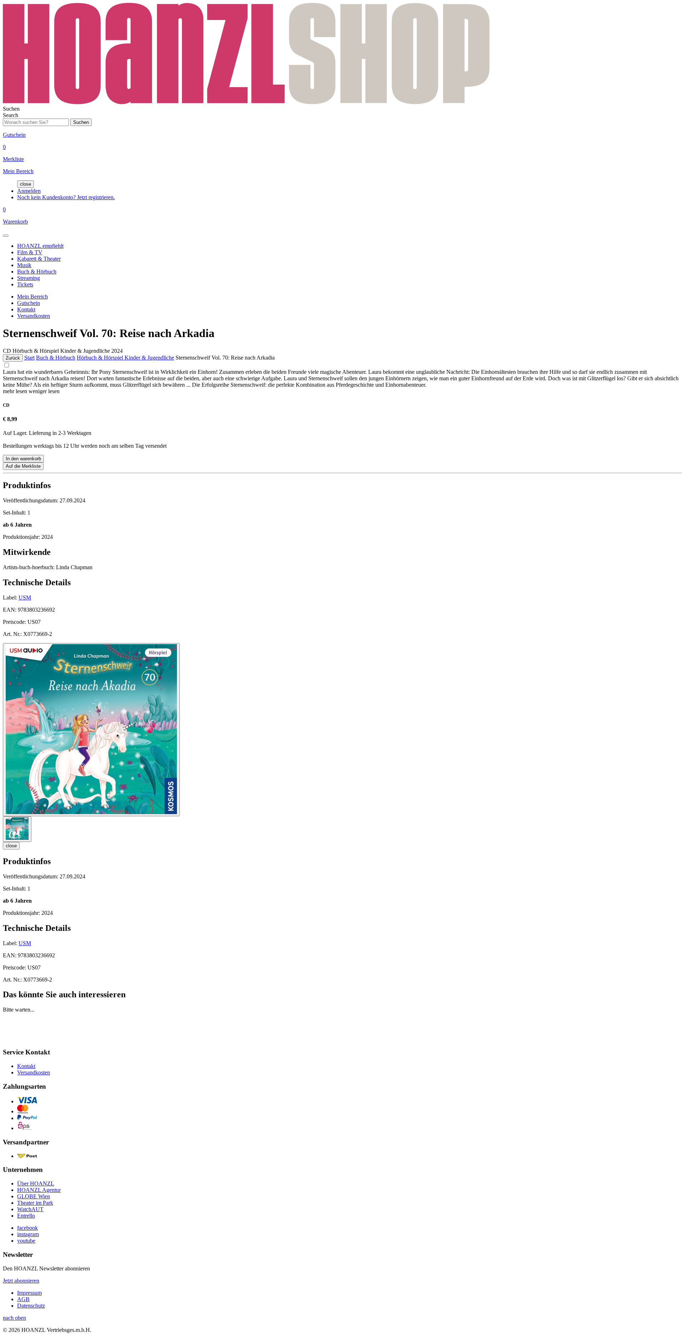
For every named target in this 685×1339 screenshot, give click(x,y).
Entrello (26, 1216)
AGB (23, 1299)
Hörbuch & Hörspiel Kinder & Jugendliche (125, 358)
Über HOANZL (35, 1183)
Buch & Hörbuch (36, 272)
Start (29, 358)
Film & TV (29, 252)
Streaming (28, 278)
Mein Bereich (32, 297)
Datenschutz (31, 1306)
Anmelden (29, 191)
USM (25, 598)
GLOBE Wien (33, 1196)
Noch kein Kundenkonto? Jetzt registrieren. (66, 197)
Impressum (29, 1293)
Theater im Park (35, 1203)
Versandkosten (33, 316)
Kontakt (26, 309)
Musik (24, 265)
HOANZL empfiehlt (40, 246)
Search (10, 115)
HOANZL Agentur (39, 1190)
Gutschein (28, 303)
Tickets (25, 284)
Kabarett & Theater (39, 259)
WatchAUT (30, 1209)
